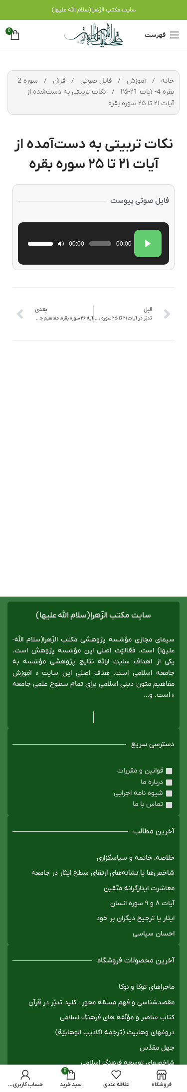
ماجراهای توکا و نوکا (147, 987)
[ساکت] (61, 243)
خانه (166, 81)
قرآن (58, 81)
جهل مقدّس (157, 1048)
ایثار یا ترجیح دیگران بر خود (135, 918)
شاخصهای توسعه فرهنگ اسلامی (128, 1063)
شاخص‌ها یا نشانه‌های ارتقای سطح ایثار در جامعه (103, 873)
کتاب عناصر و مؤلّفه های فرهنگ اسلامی (117, 1017)
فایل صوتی (95, 81)
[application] (93, 243)
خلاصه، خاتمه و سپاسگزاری (136, 858)
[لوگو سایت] (93, 34)
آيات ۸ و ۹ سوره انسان (142, 903)
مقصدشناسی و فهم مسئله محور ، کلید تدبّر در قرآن (101, 1002)
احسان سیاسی (154, 933)
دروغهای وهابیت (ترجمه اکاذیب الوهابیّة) (115, 1032)
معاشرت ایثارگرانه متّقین (139, 888)
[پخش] (148, 243)
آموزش (135, 81)
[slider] (40, 244)
